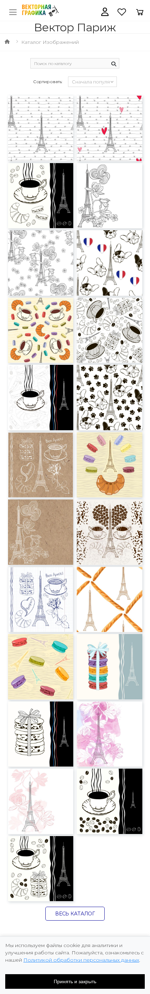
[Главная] (7, 42)
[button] (104, 12)
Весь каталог (75, 914)
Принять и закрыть (75, 981)
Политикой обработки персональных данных (81, 960)
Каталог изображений (50, 42)
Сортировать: (48, 81)
